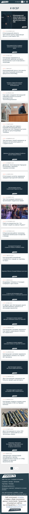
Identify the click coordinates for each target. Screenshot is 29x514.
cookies (16, 492)
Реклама (11, 484)
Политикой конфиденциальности (16, 506)
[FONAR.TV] (4, 2)
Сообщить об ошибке (17, 479)
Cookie (20, 497)
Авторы (11, 481)
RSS (3, 479)
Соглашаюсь (15, 510)
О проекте (5, 481)
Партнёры (5, 484)
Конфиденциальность (8, 486)
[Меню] (27, 2)
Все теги (7, 479)
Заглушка (16, 481)
